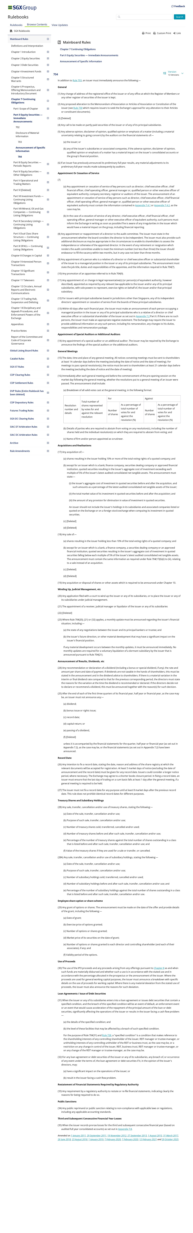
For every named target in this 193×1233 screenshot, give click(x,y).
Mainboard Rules (19, 39)
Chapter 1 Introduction (23, 51)
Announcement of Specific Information (30, 149)
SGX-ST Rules (17, 366)
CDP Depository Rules (21, 402)
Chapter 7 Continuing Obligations (23, 101)
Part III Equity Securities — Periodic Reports (27, 164)
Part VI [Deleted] (22, 190)
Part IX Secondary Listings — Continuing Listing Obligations (28, 224)
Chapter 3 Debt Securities (24, 65)
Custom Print (164, 33)
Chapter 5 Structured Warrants (22, 79)
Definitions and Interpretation (27, 45)
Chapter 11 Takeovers (22, 280)
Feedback (179, 6)
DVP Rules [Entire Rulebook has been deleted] (27, 392)
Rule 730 (77, 107)
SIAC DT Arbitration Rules (23, 426)
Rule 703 (77, 80)
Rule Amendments (20, 451)
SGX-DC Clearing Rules (22, 418)
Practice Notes (19, 330)
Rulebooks (18, 17)
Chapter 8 (159, 968)
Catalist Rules (17, 358)
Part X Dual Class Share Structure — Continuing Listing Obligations (26, 237)
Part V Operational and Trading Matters (25, 182)
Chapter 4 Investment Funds (26, 71)
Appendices (17, 324)
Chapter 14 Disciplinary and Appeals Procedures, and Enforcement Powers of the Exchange (26, 313)
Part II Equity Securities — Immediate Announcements (27, 118)
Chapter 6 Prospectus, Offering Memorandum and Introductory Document (26, 90)
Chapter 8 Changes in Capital (26, 255)
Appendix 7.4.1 (143, 205)
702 (17, 127)
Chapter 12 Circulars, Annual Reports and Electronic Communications (26, 290)
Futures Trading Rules (21, 410)
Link (178, 33)
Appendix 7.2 (143, 316)
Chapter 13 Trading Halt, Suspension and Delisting (24, 300)
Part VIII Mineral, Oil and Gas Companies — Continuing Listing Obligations (28, 212)
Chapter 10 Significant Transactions (22, 272)
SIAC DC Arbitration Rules (23, 434)
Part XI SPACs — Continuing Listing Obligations (28, 248)
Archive (14, 442)
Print (148, 33)
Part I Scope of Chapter (25, 108)
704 (20, 156)
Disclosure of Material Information (27, 134)
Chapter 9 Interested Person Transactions (26, 263)
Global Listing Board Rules (24, 350)
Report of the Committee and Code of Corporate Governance (26, 340)
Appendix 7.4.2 (162, 205)
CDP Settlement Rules (21, 382)
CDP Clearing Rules (20, 374)
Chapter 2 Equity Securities (25, 58)
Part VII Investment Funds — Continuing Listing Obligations (28, 200)
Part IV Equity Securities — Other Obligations (27, 173)
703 (20, 142)
